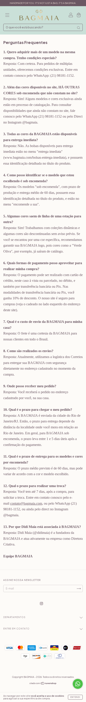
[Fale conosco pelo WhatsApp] (78, 684)
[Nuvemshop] (43, 684)
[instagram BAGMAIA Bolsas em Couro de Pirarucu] (41, 603)
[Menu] (7, 15)
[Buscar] (78, 27)
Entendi (75, 697)
